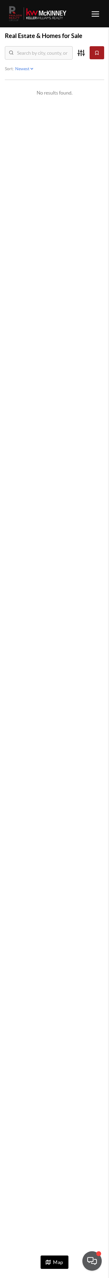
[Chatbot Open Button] (92, 1261)
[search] (42, 53)
